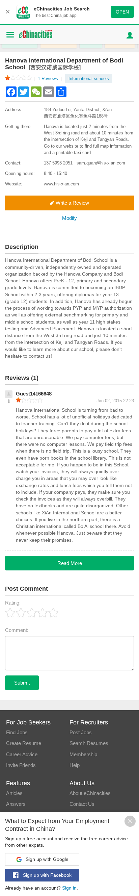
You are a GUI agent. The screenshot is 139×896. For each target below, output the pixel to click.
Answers (16, 804)
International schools (88, 78)
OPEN (122, 12)
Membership (83, 754)
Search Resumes (89, 743)
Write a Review (71, 203)
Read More (69, 563)
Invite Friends (21, 765)
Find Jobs (17, 732)
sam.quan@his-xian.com (101, 162)
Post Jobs (81, 732)
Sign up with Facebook (47, 875)
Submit (22, 683)
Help (75, 765)
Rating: (13, 603)
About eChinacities (90, 793)
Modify (69, 218)
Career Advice (21, 754)
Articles (14, 793)
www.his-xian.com (61, 183)
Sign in (69, 888)
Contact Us (82, 804)
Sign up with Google (46, 859)
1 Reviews (50, 78)
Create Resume (23, 743)
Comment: (16, 630)
